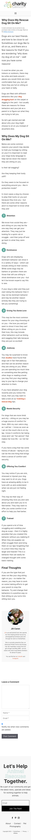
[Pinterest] (12, 818)
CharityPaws (16, 831)
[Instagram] (18, 818)
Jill (5, 632)
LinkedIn (20, 656)
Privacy (25, 831)
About (8, 823)
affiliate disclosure (8, 31)
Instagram (15, 658)
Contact (17, 823)
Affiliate (15, 833)
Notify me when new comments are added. (15, 728)
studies (9, 358)
